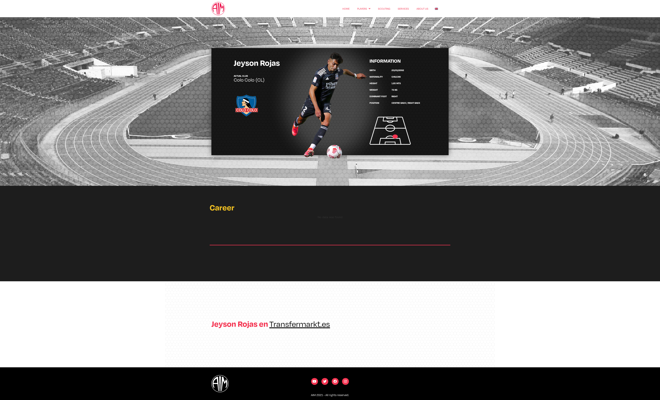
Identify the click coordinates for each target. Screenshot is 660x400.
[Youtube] (314, 381)
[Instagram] (345, 381)
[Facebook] (335, 381)
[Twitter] (324, 381)
